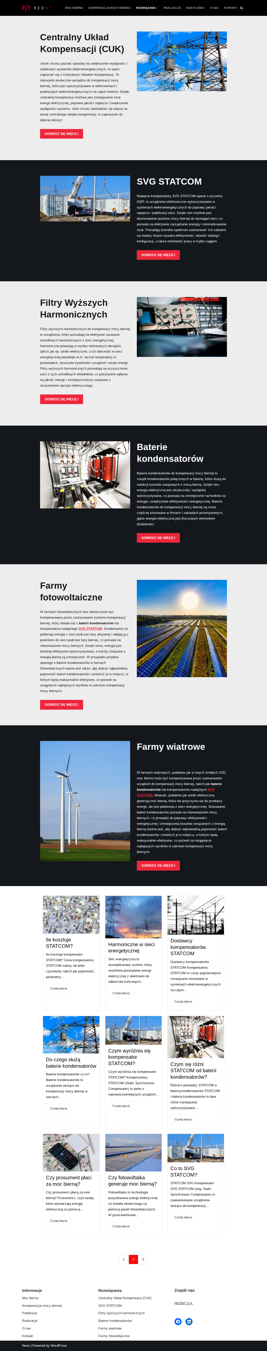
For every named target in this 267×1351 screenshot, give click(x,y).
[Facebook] (178, 1321)
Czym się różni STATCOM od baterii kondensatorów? (193, 1070)
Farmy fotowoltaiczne (114, 1336)
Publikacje (29, 1313)
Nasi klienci (195, 7)
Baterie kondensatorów (115, 1321)
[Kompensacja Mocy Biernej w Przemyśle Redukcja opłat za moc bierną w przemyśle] (37, 8)
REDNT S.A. (184, 1303)
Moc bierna (74, 7)
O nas (214, 7)
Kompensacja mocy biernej (109, 7)
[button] (157, 8)
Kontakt (230, 7)
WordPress (59, 1345)
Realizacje (172, 7)
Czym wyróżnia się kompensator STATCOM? (129, 1057)
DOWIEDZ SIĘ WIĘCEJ (61, 133)
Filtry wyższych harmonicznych (121, 1313)
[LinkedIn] (189, 1321)
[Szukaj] (241, 7)
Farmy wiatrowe (110, 1328)
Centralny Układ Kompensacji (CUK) (125, 1298)
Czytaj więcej (58, 988)
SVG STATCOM (90, 629)
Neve (26, 1345)
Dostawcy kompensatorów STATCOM (188, 947)
